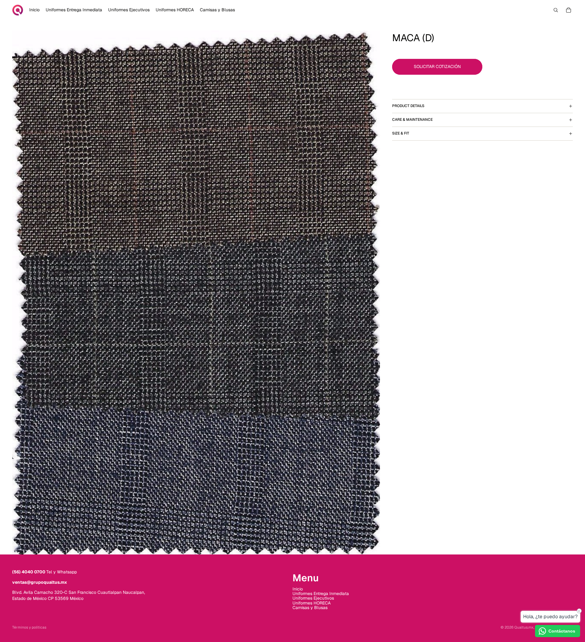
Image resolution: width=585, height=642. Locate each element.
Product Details (408, 105)
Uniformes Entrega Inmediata (320, 593)
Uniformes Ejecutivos (313, 598)
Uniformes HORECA (311, 603)
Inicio (297, 589)
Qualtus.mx (524, 627)
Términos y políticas (29, 627)
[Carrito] (568, 10)
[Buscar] (555, 10)
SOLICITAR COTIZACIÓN (437, 66)
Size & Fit (400, 133)
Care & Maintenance (412, 119)
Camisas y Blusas (310, 607)
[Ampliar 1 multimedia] (196, 292)
